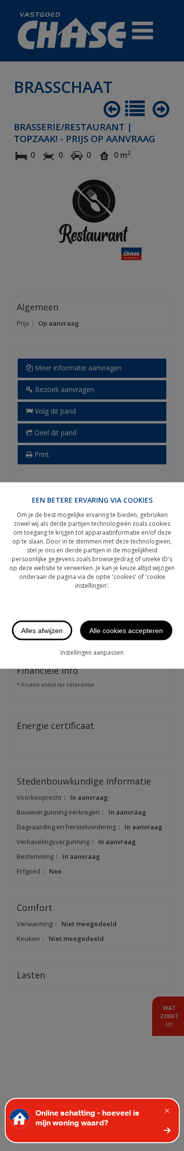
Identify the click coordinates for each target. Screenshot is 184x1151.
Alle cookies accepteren (126, 631)
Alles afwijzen (42, 631)
